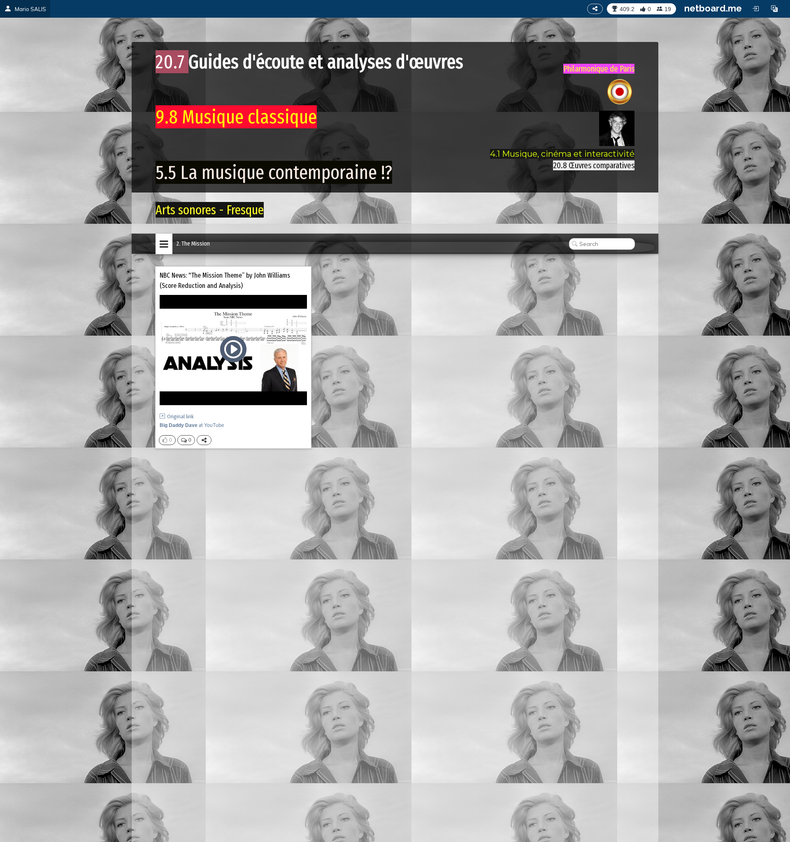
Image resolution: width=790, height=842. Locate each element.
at (192, 425)
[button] (774, 8)
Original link (180, 416)
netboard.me (713, 8)
